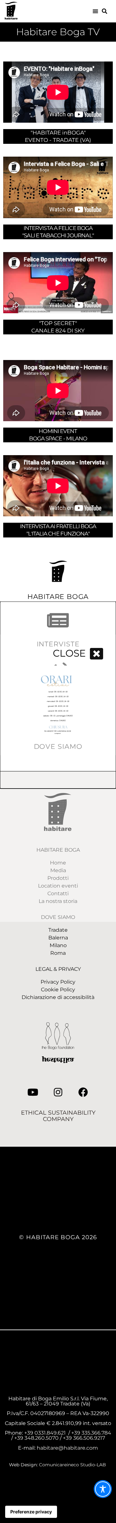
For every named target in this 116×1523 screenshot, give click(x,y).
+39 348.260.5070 (37, 1438)
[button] (95, 11)
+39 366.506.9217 (84, 1438)
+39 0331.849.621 (45, 1433)
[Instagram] (58, 1092)
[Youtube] (33, 1092)
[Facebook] (83, 1092)
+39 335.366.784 (91, 1433)
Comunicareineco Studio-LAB (73, 1465)
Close (69, 653)
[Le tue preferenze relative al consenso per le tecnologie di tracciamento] (31, 1512)
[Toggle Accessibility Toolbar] (102, 1489)
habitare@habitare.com (67, 1448)
